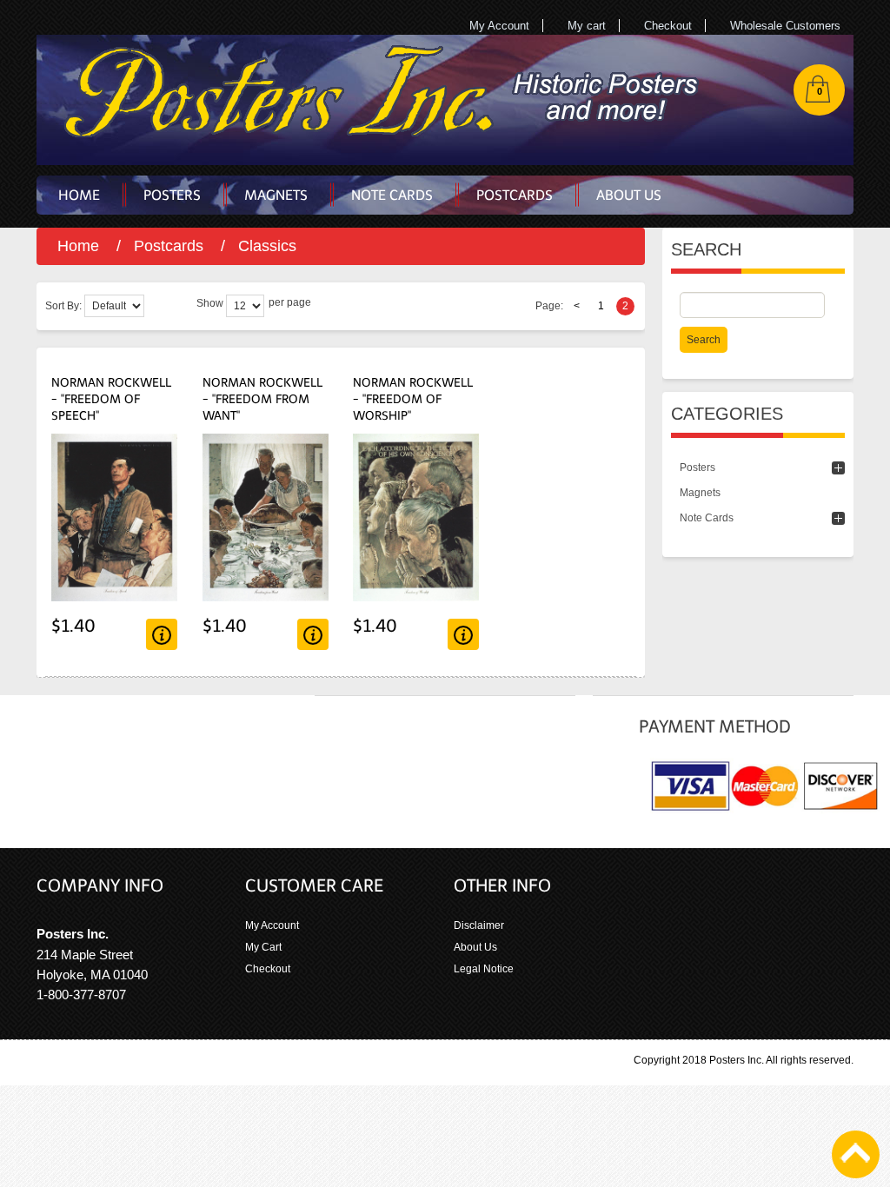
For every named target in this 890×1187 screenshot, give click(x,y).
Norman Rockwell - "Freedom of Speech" (111, 399)
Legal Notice (484, 969)
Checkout (668, 25)
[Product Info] (161, 634)
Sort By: (63, 306)
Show (209, 303)
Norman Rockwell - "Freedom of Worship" (413, 399)
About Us (475, 947)
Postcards (168, 246)
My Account (499, 25)
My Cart (263, 947)
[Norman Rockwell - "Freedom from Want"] (266, 442)
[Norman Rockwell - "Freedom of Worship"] (416, 442)
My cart (587, 25)
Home (78, 246)
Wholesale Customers (785, 25)
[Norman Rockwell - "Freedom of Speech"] (114, 442)
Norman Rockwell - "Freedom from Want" (262, 399)
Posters (697, 467)
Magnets (700, 493)
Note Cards (707, 518)
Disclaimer (479, 925)
